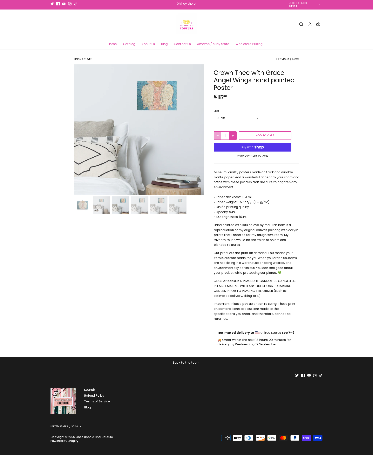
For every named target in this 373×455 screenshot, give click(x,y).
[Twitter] (52, 4)
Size (216, 111)
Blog (87, 407)
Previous (282, 59)
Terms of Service (97, 401)
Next (295, 59)
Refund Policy (94, 395)
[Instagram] (69, 4)
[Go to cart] (318, 24)
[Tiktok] (75, 4)
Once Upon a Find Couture (94, 437)
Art (89, 59)
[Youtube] (63, 4)
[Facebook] (58, 4)
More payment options (252, 155)
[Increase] (232, 136)
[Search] (301, 24)
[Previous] (79, 129)
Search (89, 389)
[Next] (198, 129)
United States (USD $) (298, 5)
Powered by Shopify (64, 441)
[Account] (309, 24)
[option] (139, 129)
